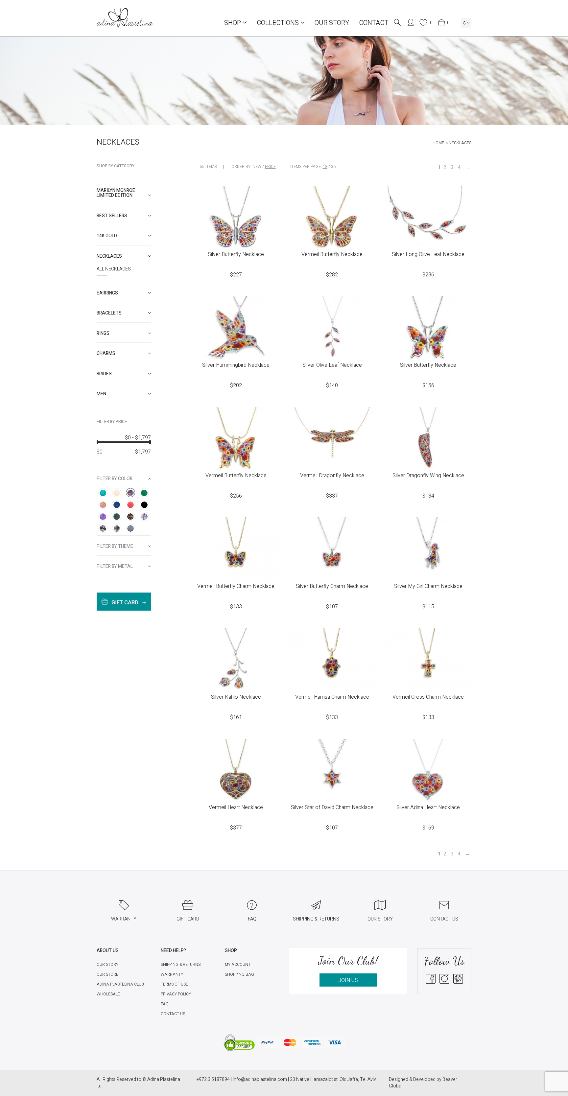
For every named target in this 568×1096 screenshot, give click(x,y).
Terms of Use (174, 984)
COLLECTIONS (278, 23)
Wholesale (108, 994)
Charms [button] (106, 353)
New (256, 167)
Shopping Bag (239, 974)
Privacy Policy (176, 994)
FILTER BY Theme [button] (115, 546)
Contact (373, 23)
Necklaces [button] (109, 256)
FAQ (165, 1004)
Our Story (332, 23)
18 (325, 167)
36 (333, 167)
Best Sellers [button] (112, 215)
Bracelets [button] (109, 313)
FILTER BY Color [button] (114, 478)
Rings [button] (103, 333)
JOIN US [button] (348, 980)
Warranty (172, 974)
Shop (233, 23)
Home (438, 143)
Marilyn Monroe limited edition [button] (116, 193)
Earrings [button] (107, 293)
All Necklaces (114, 269)
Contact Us (173, 1014)
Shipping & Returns (181, 965)
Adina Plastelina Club (120, 984)
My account (237, 965)
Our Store (107, 974)
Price (270, 167)
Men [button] (101, 393)
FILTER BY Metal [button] (115, 566)
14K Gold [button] (107, 235)
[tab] (124, 193)
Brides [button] (104, 373)
